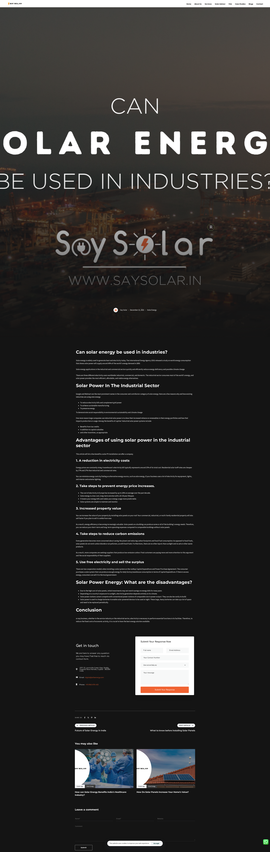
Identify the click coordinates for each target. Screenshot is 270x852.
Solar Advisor (220, 4)
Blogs (251, 4)
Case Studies (240, 4)
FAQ (230, 4)
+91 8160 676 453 (92, 684)
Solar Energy (152, 310)
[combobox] (165, 665)
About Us (198, 4)
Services (208, 4)
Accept (156, 843)
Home (188, 4)
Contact (259, 4)
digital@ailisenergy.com (94, 677)
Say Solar (123, 310)
